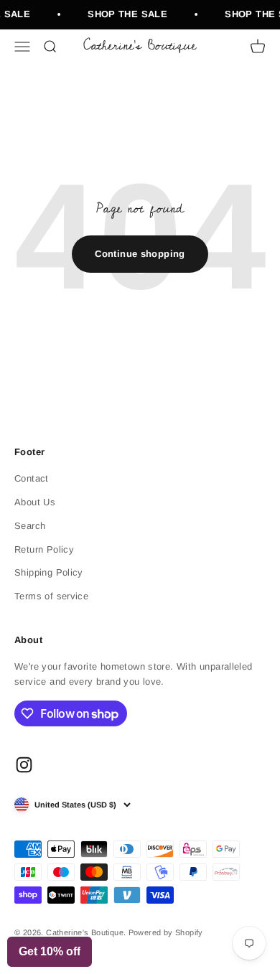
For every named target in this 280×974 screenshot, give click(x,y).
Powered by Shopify (166, 932)
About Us (34, 502)
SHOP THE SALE (127, 14)
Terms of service (51, 596)
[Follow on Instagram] (24, 764)
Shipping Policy (48, 572)
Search (29, 525)
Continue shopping (140, 253)
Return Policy (44, 549)
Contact (31, 478)
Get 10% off (49, 951)
